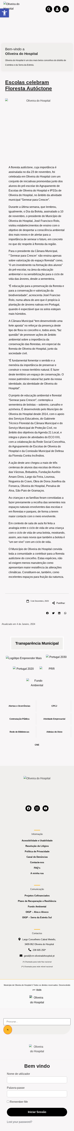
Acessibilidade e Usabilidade (37, 840)
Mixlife (38, 990)
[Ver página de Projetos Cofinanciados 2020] (23, 669)
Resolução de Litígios (37, 846)
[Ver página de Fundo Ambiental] (37, 683)
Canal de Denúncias (37, 857)
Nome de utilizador (18, 1074)
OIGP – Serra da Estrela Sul (37, 917)
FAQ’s (37, 868)
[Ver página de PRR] (50, 669)
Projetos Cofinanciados (37, 895)
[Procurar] (7, 1029)
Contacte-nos (37, 862)
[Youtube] (46, 808)
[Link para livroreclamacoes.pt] (37, 999)
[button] (47, 613)
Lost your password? (19, 1121)
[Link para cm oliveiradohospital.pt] (12, 9)
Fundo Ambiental (37, 906)
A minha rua (37, 873)
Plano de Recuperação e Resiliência (37, 901)
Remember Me (18, 1101)
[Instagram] (37, 808)
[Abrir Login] (57, 9)
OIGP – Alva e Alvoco (37, 912)
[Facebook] (28, 808)
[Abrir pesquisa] (49, 9)
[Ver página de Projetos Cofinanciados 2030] (56, 658)
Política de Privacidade (37, 851)
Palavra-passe (16, 1088)
